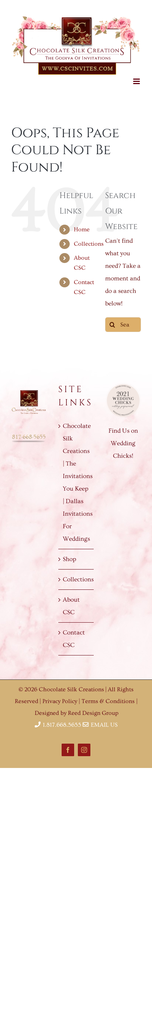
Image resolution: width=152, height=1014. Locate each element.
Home (82, 225)
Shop (69, 554)
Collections (89, 239)
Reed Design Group (93, 708)
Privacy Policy (60, 696)
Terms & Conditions (109, 696)
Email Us (103, 720)
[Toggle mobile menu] (137, 76)
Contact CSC (74, 634)
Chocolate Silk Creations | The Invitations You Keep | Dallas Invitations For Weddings (76, 478)
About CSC (71, 601)
